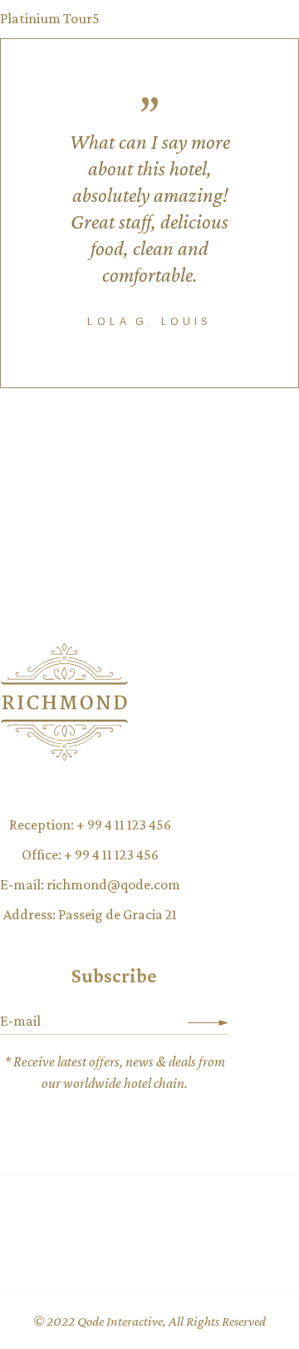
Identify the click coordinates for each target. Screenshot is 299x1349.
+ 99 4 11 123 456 (123, 824)
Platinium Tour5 (50, 18)
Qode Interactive (120, 1321)
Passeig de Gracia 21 (117, 914)
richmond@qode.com (113, 884)
